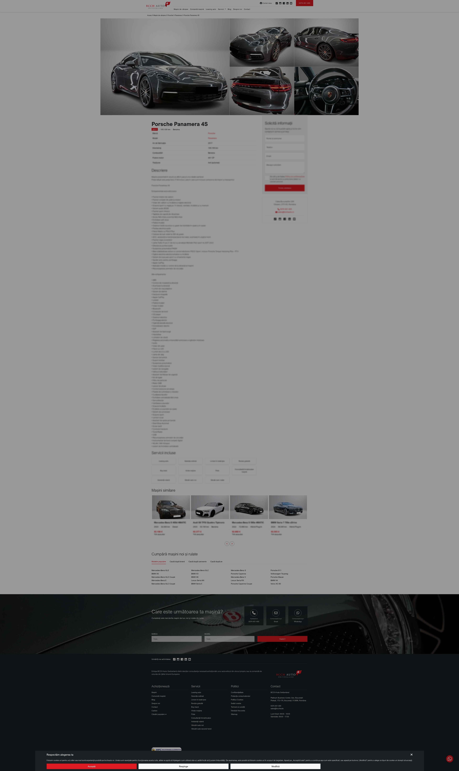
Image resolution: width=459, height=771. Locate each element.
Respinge (183, 766)
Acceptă (91, 766)
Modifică (275, 766)
